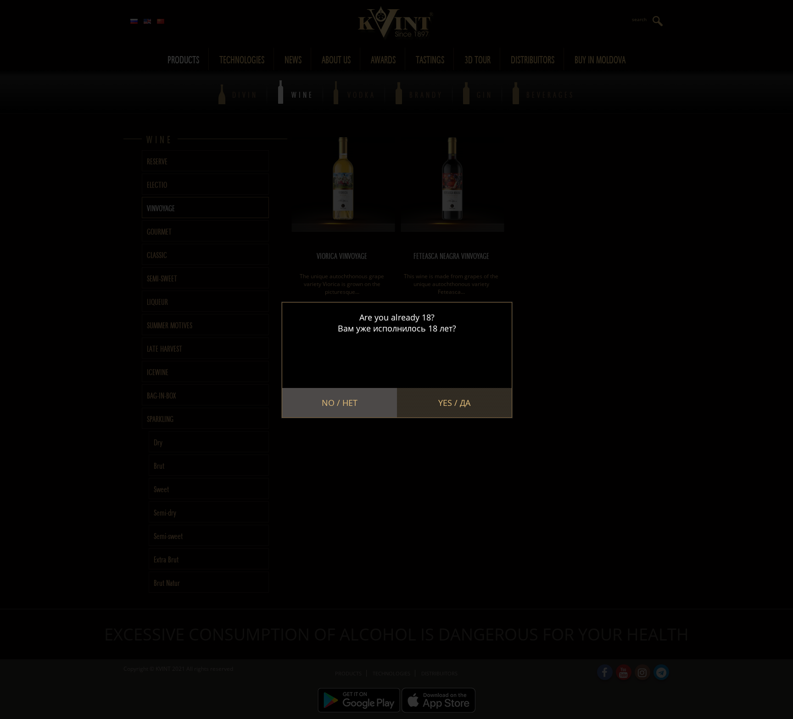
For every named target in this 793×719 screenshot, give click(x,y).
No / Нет (339, 402)
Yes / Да (454, 402)
